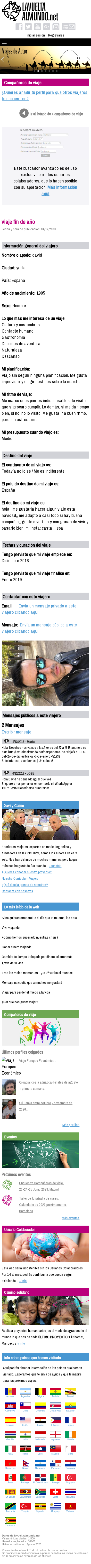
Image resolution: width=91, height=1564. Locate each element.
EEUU (25, 1425)
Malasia (55, 1454)
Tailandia (70, 1497)
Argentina (25, 1396)
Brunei (70, 1396)
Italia (10, 1454)
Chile (25, 1411)
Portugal (25, 1482)
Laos (40, 1454)
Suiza (55, 1497)
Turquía (25, 1511)
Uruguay (55, 1511)
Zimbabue (10, 1525)
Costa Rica (55, 1411)
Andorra (10, 1396)
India (25, 1439)
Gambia (10, 1439)
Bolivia (55, 1396)
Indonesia (40, 1439)
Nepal (25, 1468)
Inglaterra (55, 1439)
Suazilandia (25, 1497)
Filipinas (55, 1425)
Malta (70, 1454)
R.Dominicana (40, 1482)
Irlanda (70, 1439)
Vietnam (70, 1511)
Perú (10, 1482)
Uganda (40, 1511)
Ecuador (70, 1411)
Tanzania (10, 1511)
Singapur (70, 1482)
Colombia (40, 1411)
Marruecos (10, 1468)
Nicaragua (40, 1468)
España (10, 1425)
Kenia (25, 1454)
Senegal (55, 1482)
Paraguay (70, 1468)
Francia (70, 1425)
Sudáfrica (40, 1497)
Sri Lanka (10, 1497)
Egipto (40, 1425)
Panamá (55, 1468)
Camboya (10, 1411)
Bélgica (40, 1396)
